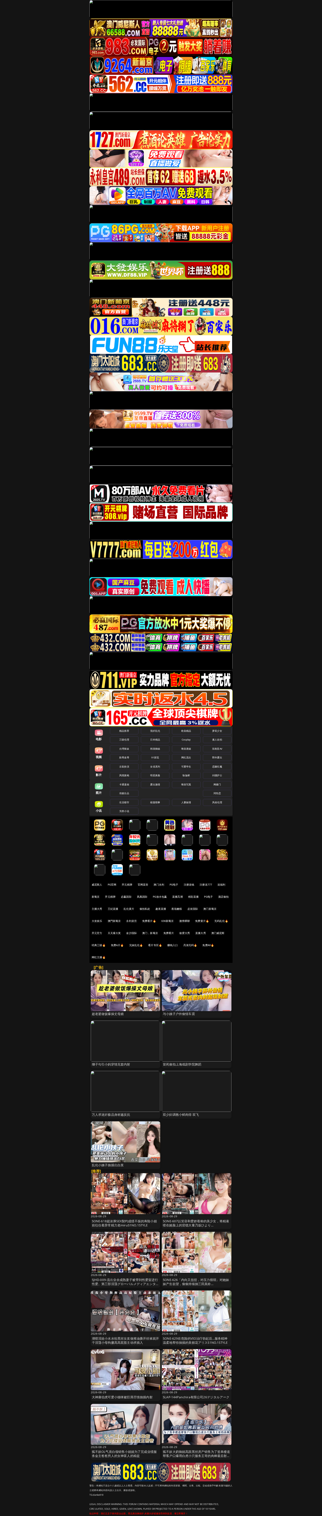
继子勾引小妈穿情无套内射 (111, 1064)
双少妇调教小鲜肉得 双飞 (181, 1114)
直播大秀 (200, 933)
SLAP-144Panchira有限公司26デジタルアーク (196, 1397)
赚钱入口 (172, 945)
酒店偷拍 (223, 896)
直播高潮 (177, 896)
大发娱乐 (97, 921)
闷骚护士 (217, 775)
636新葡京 (167, 921)
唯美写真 (186, 784)
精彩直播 (193, 896)
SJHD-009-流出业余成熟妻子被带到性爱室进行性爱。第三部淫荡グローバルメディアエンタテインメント (125, 1284)
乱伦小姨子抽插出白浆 (108, 1165)
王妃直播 (113, 909)
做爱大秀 (184, 933)
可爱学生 (186, 766)
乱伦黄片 (129, 909)
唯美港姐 (186, 748)
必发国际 (192, 909)
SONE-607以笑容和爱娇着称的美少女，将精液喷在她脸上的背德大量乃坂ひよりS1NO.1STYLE (196, 1225)
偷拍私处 (145, 909)
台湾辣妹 (124, 748)
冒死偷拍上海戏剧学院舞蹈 (182, 1064)
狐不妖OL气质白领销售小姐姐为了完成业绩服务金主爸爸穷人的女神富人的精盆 (124, 1454)
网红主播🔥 (98, 957)
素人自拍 (217, 739)
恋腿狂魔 (217, 766)
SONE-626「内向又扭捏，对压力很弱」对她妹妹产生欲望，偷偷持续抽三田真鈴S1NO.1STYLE (196, 1284)
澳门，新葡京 (150, 933)
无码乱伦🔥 (221, 921)
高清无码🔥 (190, 945)
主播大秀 (97, 909)
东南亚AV (217, 748)
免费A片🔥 (117, 945)
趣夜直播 (160, 909)
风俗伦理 (217, 802)
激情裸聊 (184, 921)
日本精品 (155, 739)
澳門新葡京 (114, 921)
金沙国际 (131, 933)
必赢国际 (126, 896)
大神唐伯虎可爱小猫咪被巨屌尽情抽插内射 (122, 1397)
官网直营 (143, 884)
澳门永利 (159, 884)
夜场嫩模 (176, 909)
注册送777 (206, 884)
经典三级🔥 (98, 945)
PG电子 (174, 884)
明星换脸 (155, 775)
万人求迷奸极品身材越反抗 (111, 1114)
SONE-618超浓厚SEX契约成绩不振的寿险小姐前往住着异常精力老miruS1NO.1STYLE (124, 1223)
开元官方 (97, 933)
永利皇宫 (131, 921)
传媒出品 (124, 793)
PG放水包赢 (160, 896)
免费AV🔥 (208, 945)
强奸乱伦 (155, 730)
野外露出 (217, 757)
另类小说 (124, 811)
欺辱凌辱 (124, 757)
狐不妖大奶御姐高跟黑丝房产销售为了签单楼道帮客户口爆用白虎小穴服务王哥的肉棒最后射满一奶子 (196, 1456)
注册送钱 (189, 884)
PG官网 (112, 884)
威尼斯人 (97, 884)
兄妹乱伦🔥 (136, 945)
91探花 (155, 757)
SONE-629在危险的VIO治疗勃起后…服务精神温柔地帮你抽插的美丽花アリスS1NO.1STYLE (195, 1340)
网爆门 (217, 784)
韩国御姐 (155, 748)
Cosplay (186, 739)
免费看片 (168, 933)
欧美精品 (186, 730)
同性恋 (217, 793)
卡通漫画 (124, 784)
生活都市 (124, 802)
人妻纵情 (186, 802)
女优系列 (155, 766)
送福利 (221, 884)
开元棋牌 (127, 884)
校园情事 (155, 802)
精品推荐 (124, 730)
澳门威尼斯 (218, 933)
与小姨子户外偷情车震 (179, 1014)
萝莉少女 (217, 730)
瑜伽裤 (186, 775)
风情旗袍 (124, 775)
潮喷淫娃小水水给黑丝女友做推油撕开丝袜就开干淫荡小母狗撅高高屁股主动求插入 (125, 1340)
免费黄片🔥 (202, 921)
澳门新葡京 (210, 909)
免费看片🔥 (149, 921)
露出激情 (155, 784)
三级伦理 (124, 739)
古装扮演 (124, 766)
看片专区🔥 (155, 945)
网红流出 (186, 757)
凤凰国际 (142, 896)
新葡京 (96, 896)
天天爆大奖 (114, 933)
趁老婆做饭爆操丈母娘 (108, 1014)
